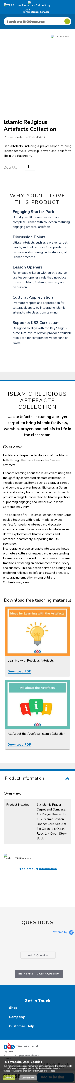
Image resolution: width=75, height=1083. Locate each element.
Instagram (68, 1047)
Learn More (28, 1077)
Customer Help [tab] (21, 1026)
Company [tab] (17, 1017)
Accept (9, 1077)
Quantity (10, 167)
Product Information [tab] (24, 778)
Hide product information (37, 869)
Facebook (46, 1047)
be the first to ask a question (39, 973)
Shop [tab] (13, 1007)
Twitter (53, 1047)
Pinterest (61, 1047)
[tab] (38, 955)
